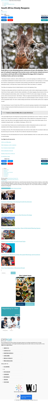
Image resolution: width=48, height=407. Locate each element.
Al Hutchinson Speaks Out (12, 178)
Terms (25, 397)
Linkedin (6, 374)
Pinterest (7, 376)
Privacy (22, 397)
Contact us (7, 350)
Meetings (5, 171)
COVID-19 (6, 174)
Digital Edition (20, 304)
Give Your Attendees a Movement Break (13, 268)
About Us (6, 348)
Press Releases (8, 360)
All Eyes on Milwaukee (6, 142)
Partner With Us (8, 353)
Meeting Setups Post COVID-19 (8, 153)
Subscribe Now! (30, 304)
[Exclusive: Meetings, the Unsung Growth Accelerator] (8, 199)
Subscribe (7, 355)
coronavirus (6, 173)
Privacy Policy (8, 358)
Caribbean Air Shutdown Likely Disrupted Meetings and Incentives (20, 254)
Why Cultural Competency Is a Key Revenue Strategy (16, 215)
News (5, 5)
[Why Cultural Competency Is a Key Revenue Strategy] (8, 212)
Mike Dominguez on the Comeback (8, 145)
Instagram (7, 371)
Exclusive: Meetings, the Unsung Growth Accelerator (16, 202)
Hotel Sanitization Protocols (7, 150)
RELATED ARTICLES (5, 188)
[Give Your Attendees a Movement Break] (8, 265)
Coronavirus (6, 2)
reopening (6, 176)
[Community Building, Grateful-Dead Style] (8, 239)
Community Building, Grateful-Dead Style (13, 241)
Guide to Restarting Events (9, 4)
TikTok (6, 379)
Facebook (6, 366)
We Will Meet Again (5, 156)
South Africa (6, 169)
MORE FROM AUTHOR (15, 188)
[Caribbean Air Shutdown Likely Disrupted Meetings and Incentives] (8, 252)
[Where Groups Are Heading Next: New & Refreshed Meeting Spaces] (8, 225)
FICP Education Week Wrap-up (12, 179)
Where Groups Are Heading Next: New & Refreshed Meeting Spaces (20, 228)
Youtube (6, 382)
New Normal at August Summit (8, 147)
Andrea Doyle (4, 11)
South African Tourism (8, 172)
